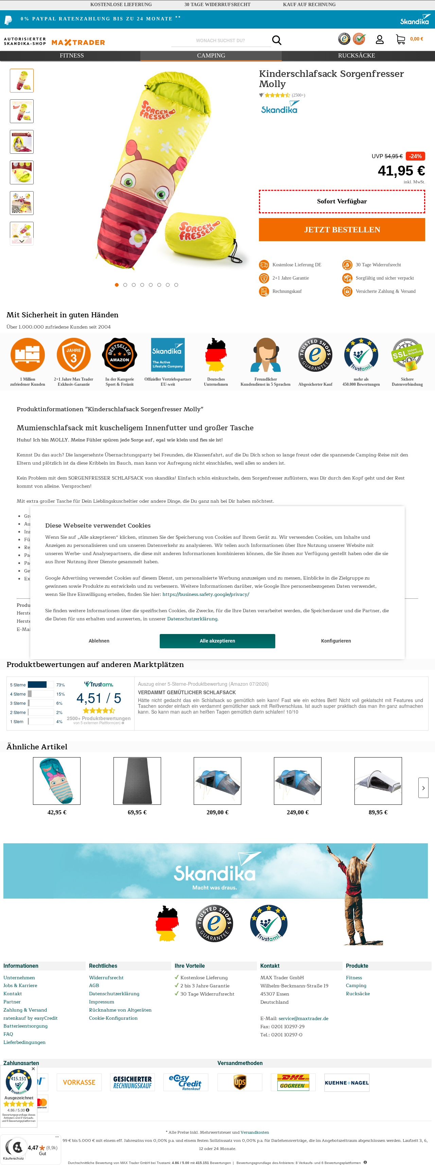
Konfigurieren (336, 641)
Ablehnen (99, 641)
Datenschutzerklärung (192, 619)
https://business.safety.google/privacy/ (205, 594)
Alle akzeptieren (217, 641)
